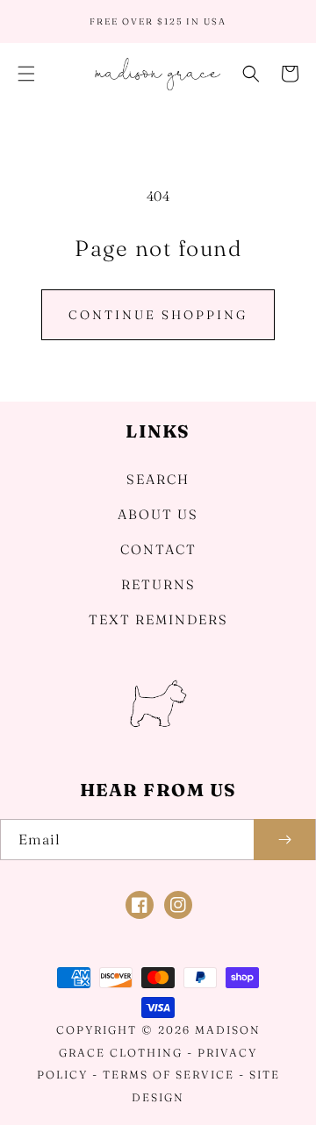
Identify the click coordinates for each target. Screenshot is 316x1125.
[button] (26, 73)
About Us (158, 514)
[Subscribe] (284, 839)
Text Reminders (158, 619)
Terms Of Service (168, 1074)
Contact (158, 549)
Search (158, 479)
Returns (158, 584)
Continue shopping (158, 315)
